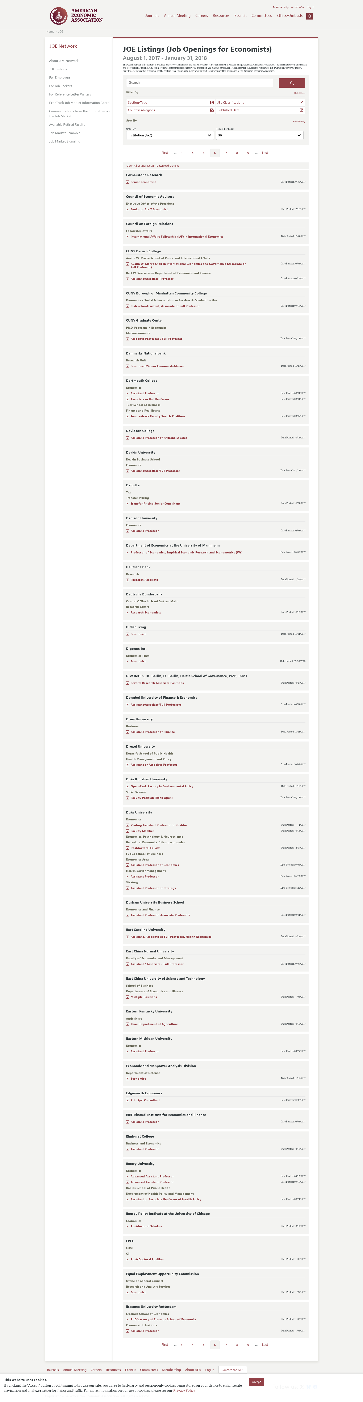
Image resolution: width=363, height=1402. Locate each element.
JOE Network (63, 46)
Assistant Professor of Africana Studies (159, 438)
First (165, 153)
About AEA (297, 7)
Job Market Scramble (64, 133)
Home (50, 31)
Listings (58, 69)
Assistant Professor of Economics (155, 865)
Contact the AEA (232, 1370)
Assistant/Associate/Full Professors (156, 704)
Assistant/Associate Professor (152, 279)
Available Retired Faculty (67, 125)
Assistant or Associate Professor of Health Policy (166, 1199)
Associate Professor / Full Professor (156, 339)
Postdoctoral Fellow (145, 848)
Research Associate (144, 580)
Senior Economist (143, 182)
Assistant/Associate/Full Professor (155, 471)
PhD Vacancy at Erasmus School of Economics (164, 1319)
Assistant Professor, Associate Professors (160, 915)
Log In (310, 7)
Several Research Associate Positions (157, 683)
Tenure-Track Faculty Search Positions (158, 416)
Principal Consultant (145, 1100)
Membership (281, 7)
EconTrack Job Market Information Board (79, 103)
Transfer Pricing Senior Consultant (155, 503)
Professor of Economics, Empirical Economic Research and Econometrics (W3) (186, 552)
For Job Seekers (60, 86)
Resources (221, 15)
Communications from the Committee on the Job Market (79, 113)
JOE (60, 31)
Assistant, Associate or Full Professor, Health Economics (171, 937)
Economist (138, 634)
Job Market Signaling (64, 141)
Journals (152, 15)
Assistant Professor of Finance (153, 732)
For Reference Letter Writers (70, 94)
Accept (256, 1382)
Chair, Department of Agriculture (154, 1024)
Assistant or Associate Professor (154, 764)
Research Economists (146, 612)
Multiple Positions (144, 997)
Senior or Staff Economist (149, 209)
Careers (201, 15)
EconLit (240, 15)
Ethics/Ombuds (290, 15)
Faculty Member (142, 831)
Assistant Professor (145, 393)
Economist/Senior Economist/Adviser (157, 366)
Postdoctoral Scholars (146, 1226)
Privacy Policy (184, 1391)
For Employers (60, 78)
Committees (261, 15)
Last (265, 153)
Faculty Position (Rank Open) (152, 798)
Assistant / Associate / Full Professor (157, 964)
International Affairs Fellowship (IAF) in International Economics (177, 236)
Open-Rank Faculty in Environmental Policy (162, 786)
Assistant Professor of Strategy (153, 888)
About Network (64, 61)
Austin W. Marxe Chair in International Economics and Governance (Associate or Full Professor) (188, 265)
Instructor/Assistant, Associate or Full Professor (165, 306)
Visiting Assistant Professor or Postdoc (159, 825)
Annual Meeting (177, 15)
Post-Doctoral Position (147, 1259)
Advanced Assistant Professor (152, 1176)
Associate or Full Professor (150, 399)
